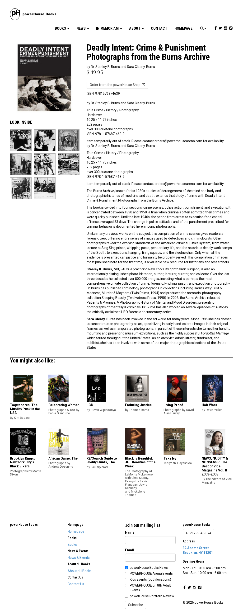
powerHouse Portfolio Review (152, 596)
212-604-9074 (199, 533)
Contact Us (76, 584)
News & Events (79, 558)
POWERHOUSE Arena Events (151, 573)
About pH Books (80, 571)
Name (129, 532)
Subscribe (135, 605)
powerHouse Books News (149, 567)
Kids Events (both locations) (150, 579)
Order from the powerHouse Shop (116, 85)
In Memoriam (108, 28)
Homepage (183, 28)
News (81, 28)
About (135, 28)
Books (61, 28)
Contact (159, 28)
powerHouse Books (24, 525)
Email (129, 550)
